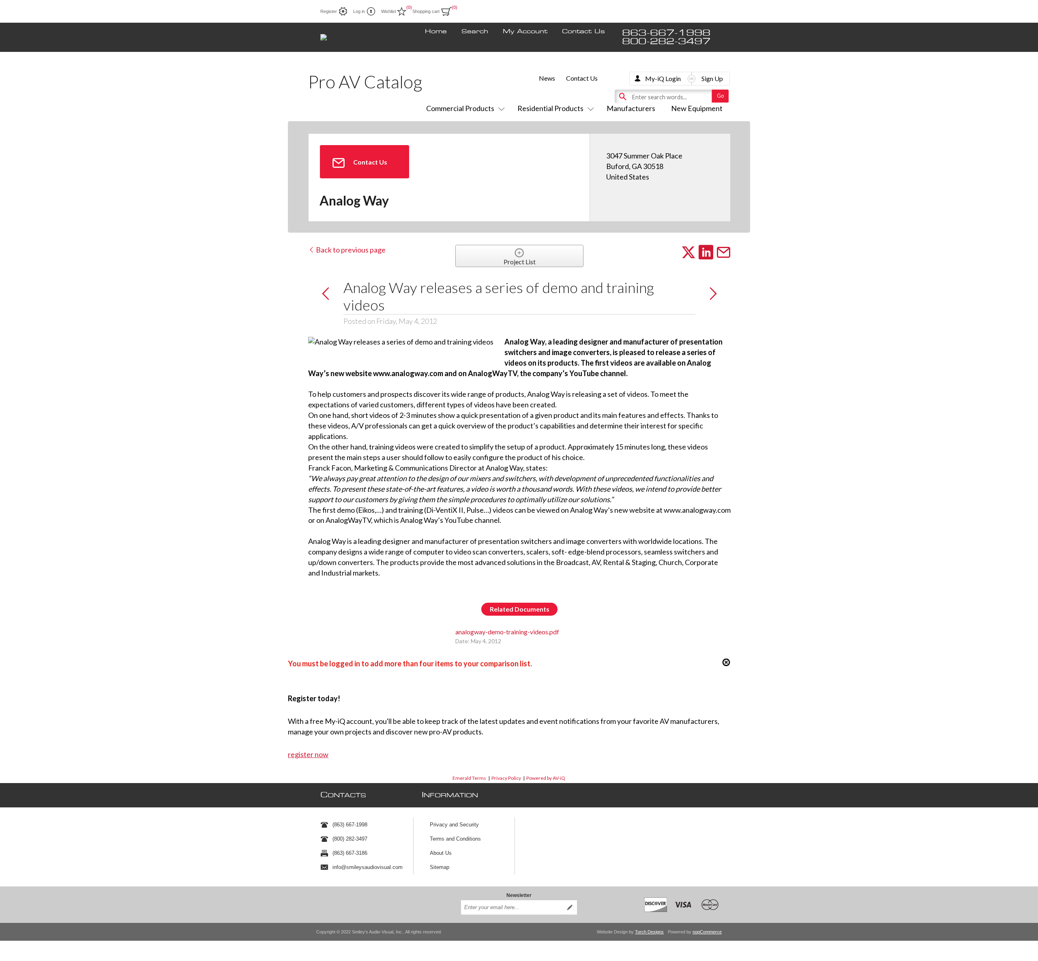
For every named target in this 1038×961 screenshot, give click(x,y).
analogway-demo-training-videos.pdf (507, 632)
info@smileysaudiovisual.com (367, 867)
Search (474, 31)
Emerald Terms (469, 778)
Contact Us (583, 31)
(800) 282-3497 (349, 839)
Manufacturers (631, 108)
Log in (359, 11)
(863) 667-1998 (349, 825)
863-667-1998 (666, 33)
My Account (525, 31)
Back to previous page (350, 249)
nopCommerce (707, 931)
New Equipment (697, 108)
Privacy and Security (454, 825)
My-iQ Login (663, 78)
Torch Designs (649, 931)
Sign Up (712, 78)
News (547, 78)
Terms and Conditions (455, 839)
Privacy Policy (506, 778)
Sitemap (439, 867)
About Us (441, 853)
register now (308, 754)
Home (436, 31)
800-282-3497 (666, 41)
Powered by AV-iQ (545, 778)
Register (328, 11)
